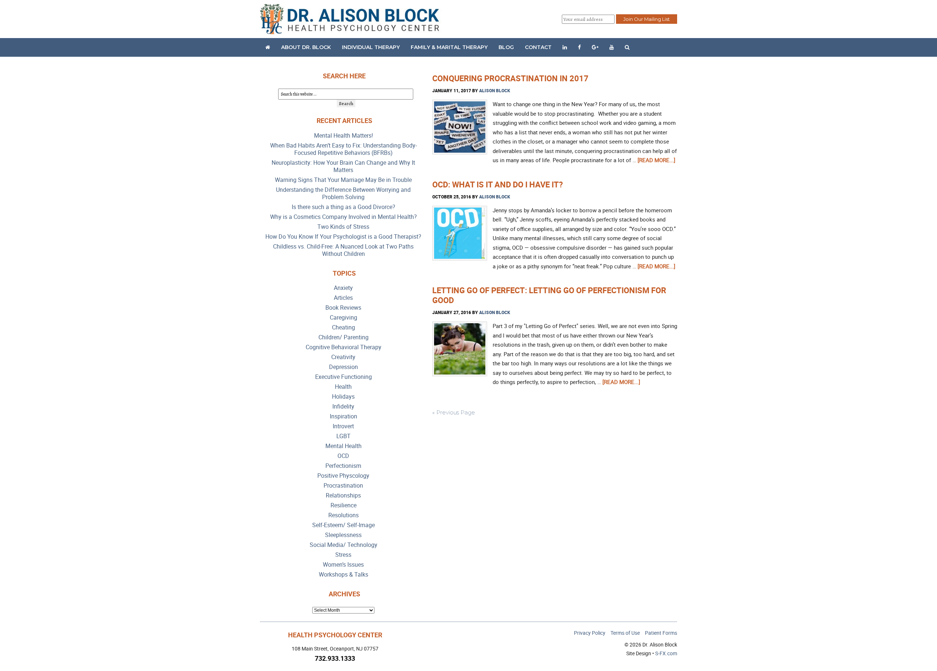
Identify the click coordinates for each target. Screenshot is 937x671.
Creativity (343, 357)
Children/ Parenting (343, 337)
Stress (343, 555)
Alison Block (494, 90)
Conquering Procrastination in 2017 (510, 78)
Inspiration (343, 416)
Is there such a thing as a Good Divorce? (343, 207)
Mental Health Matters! (343, 135)
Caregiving (343, 317)
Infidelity (343, 406)
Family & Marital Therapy (449, 47)
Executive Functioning (343, 377)
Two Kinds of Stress (343, 227)
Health (343, 387)
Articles (343, 298)
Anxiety (343, 288)
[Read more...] (656, 160)
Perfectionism (343, 466)
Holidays (343, 396)
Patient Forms (661, 632)
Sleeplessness (343, 535)
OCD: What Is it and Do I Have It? (497, 184)
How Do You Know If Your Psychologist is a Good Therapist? (343, 237)
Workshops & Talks (343, 574)
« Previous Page (453, 412)
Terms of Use (625, 632)
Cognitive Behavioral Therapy (343, 347)
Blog (506, 47)
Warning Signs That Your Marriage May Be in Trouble (343, 180)
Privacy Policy (589, 632)
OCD (343, 456)
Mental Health (343, 446)
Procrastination (343, 485)
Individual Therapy (371, 47)
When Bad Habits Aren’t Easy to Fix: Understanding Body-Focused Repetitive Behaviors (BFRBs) (343, 149)
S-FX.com (666, 653)
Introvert (343, 426)
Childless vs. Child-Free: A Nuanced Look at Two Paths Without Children (343, 250)
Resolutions (343, 515)
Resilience (343, 505)
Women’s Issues (343, 565)
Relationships (343, 495)
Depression (343, 367)
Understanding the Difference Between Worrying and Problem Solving (343, 193)
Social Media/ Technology (343, 545)
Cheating (343, 327)
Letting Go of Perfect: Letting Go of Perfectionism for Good (549, 295)
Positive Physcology (343, 476)
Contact (538, 47)
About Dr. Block (306, 47)
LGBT (343, 436)
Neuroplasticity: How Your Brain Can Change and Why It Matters (343, 166)
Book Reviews (343, 308)
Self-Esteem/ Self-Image (343, 525)
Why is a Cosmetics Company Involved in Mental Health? (343, 217)
